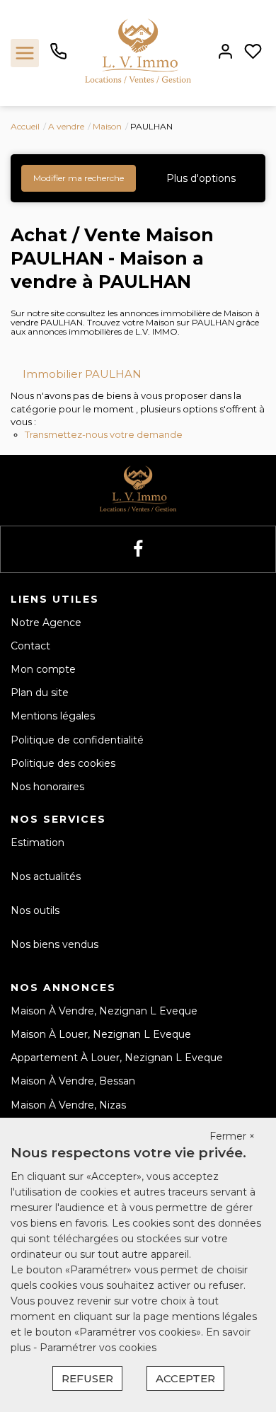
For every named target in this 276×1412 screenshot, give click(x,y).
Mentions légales (53, 716)
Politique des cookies (63, 763)
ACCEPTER (185, 1378)
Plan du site (40, 692)
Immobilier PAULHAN (82, 374)
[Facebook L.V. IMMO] (138, 549)
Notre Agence (46, 622)
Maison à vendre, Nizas (68, 1105)
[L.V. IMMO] (138, 52)
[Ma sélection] (253, 52)
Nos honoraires (47, 786)
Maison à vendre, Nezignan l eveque (104, 1011)
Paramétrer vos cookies (98, 1347)
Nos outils (35, 910)
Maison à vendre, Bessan (73, 1081)
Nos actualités (46, 876)
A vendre (66, 126)
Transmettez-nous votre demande (104, 434)
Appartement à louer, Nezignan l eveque (117, 1057)
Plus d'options (201, 178)
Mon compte (43, 669)
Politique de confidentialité (77, 740)
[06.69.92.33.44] (58, 56)
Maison (107, 126)
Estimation (37, 842)
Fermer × (232, 1136)
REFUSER (87, 1378)
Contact (30, 646)
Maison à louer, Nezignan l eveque (101, 1034)
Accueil (25, 126)
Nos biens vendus (54, 944)
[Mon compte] (225, 52)
